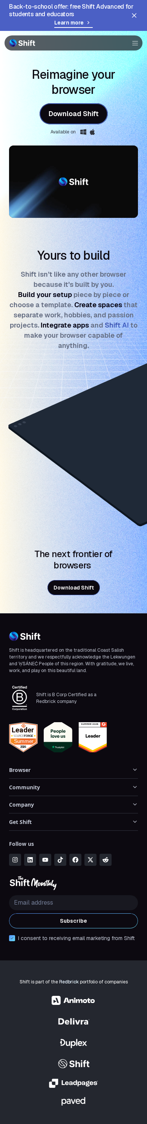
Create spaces (98, 304)
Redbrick (69, 982)
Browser (20, 769)
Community (24, 787)
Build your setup (45, 294)
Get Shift (20, 821)
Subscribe (73, 920)
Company (21, 804)
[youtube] (45, 860)
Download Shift (74, 113)
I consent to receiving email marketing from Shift (76, 938)
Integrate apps (65, 325)
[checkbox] (12, 938)
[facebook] (75, 860)
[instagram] (15, 860)
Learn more (69, 22)
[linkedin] (30, 860)
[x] (90, 860)
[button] (132, 43)
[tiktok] (60, 860)
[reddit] (106, 860)
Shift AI (117, 325)
